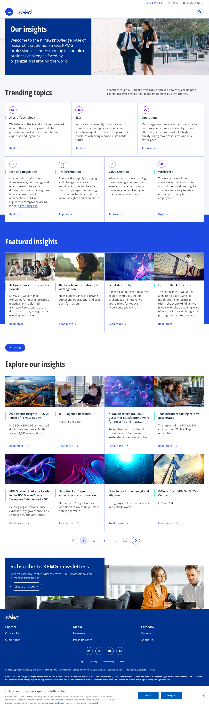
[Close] (203, 695)
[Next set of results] (136, 540)
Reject (148, 695)
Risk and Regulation (23, 172)
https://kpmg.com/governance (155, 679)
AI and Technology (22, 117)
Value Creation (119, 172)
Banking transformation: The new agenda (79, 287)
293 (125, 540)
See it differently (120, 285)
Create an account (26, 586)
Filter (15, 347)
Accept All (171, 695)
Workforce (165, 172)
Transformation (70, 172)
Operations (149, 117)
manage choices (56, 702)
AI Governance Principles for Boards (29, 287)
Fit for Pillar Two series (174, 285)
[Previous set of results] (73, 540)
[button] (12, 640)
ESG (78, 117)
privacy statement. (89, 702)
